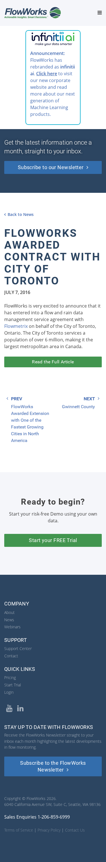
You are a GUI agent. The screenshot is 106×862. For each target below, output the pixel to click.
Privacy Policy (49, 830)
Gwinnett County (78, 406)
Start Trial (12, 685)
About (9, 612)
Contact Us (75, 830)
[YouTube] (9, 708)
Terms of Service (18, 830)
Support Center (18, 648)
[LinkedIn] (20, 708)
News (9, 619)
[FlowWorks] (32, 12)
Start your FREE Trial (53, 540)
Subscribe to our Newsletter (51, 167)
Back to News (21, 214)
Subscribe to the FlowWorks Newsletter (53, 766)
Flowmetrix (16, 326)
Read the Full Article (53, 361)
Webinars (12, 626)
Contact (11, 655)
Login (9, 692)
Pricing (10, 677)
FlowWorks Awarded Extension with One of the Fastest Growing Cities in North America (30, 423)
